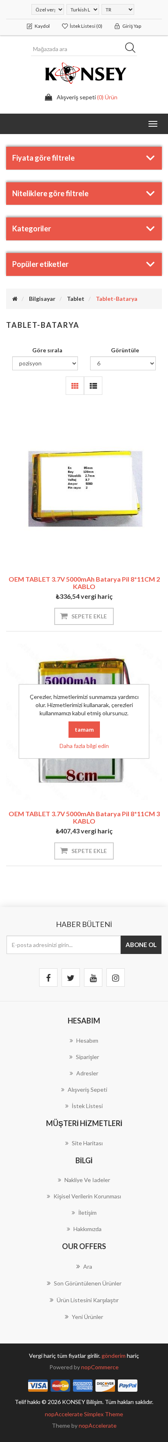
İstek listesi (87, 1105)
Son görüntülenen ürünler (88, 1283)
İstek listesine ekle (71, 544)
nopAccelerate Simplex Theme (84, 1414)
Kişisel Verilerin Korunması (87, 1196)
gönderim (114, 1355)
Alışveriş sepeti (87, 1089)
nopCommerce (100, 1367)
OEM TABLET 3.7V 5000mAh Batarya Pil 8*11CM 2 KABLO (84, 582)
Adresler (87, 1073)
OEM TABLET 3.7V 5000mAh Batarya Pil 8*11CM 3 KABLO (84, 817)
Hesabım (87, 1040)
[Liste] (93, 385)
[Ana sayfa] (15, 298)
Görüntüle (125, 350)
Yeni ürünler (87, 1316)
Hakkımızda (87, 1228)
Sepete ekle (89, 616)
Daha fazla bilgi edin (84, 745)
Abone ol (141, 944)
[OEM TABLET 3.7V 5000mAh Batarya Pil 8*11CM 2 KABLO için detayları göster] (84, 487)
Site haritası (87, 1143)
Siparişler (87, 1056)
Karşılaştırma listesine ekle (97, 544)
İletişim (87, 1212)
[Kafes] (75, 385)
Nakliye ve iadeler (87, 1179)
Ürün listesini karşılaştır (88, 1299)
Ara (133, 49)
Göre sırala (47, 350)
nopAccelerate (98, 1425)
